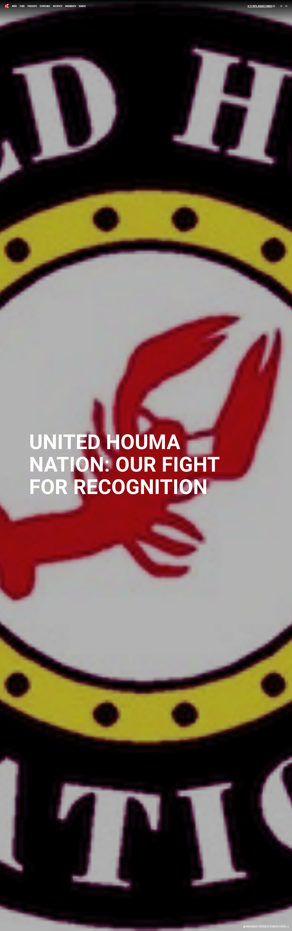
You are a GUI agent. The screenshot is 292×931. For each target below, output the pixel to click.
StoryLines (45, 6)
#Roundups (70, 6)
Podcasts (32, 6)
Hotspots (57, 6)
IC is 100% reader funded (260, 6)
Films (22, 6)
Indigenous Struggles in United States (266, 926)
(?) (273, 6)
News (14, 6)
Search (82, 6)
